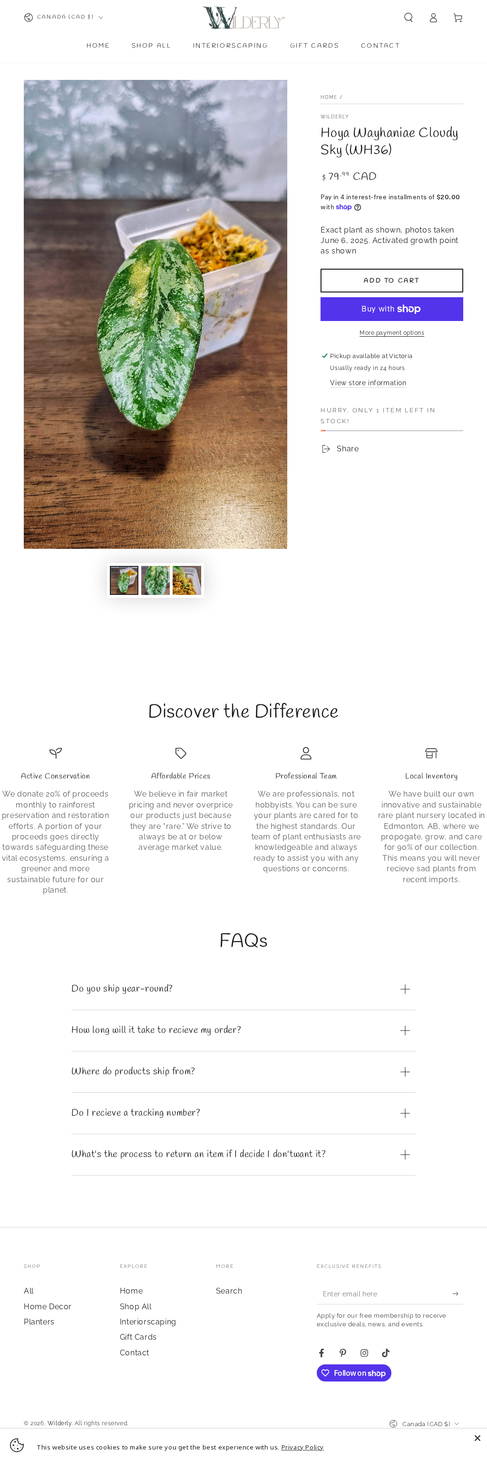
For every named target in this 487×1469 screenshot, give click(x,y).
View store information (368, 383)
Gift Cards (138, 1337)
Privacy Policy (303, 1447)
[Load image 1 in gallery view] (124, 580)
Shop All (136, 1306)
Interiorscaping (148, 1321)
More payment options (392, 333)
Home (329, 97)
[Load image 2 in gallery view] (155, 580)
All (29, 1290)
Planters (39, 1321)
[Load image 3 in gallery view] (187, 580)
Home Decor (48, 1306)
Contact (134, 1352)
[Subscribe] (457, 1293)
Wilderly (335, 116)
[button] (408, 17)
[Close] (477, 1438)
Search (229, 1290)
